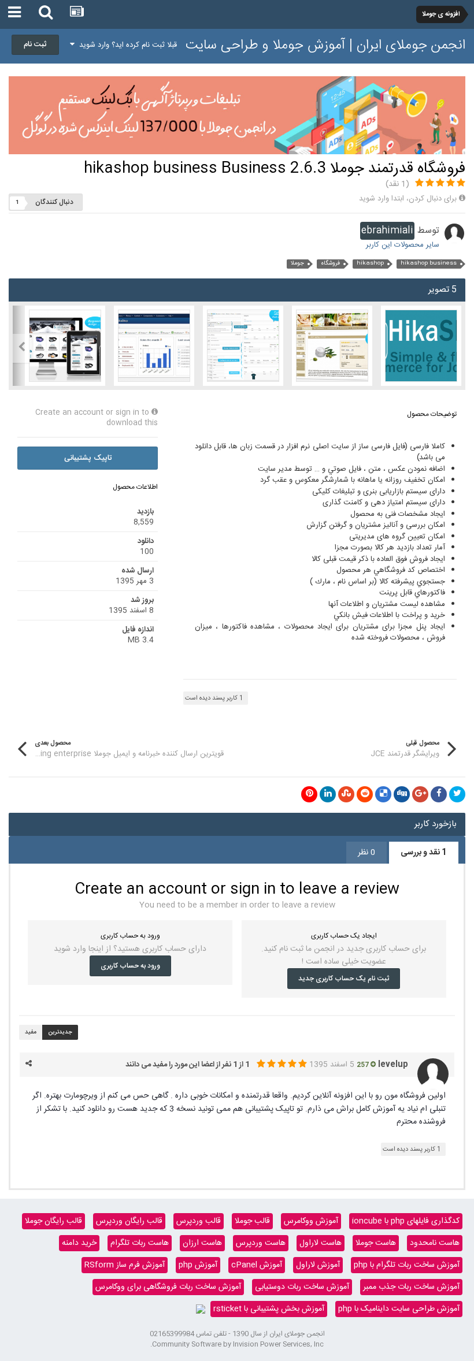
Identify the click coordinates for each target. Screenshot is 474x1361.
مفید (30, 1032)
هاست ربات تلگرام (139, 1243)
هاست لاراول (320, 1243)
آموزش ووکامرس (311, 1221)
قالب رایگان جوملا (53, 1221)
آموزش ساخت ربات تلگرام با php (407, 1265)
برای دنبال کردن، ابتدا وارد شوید (408, 198)
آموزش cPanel (256, 1265)
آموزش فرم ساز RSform (124, 1265)
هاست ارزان (202, 1243)
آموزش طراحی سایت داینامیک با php (399, 1309)
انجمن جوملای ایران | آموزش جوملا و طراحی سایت (325, 45)
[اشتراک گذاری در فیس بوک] (439, 794)
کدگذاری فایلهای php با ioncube (406, 1221)
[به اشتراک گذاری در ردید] (365, 794)
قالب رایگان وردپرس (129, 1221)
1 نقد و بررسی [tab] (424, 853)
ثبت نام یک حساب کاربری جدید (343, 978)
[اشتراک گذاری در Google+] (420, 794)
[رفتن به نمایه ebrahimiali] (454, 233)
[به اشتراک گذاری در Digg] (402, 794)
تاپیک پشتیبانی (88, 458)
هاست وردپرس (261, 1243)
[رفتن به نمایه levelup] (433, 1073)
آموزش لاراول (318, 1265)
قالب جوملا (252, 1221)
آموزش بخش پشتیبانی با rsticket (268, 1309)
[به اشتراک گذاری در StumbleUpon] (346, 794)
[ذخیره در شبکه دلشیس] (383, 794)
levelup (393, 1065)
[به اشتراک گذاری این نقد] (28, 1064)
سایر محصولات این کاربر (402, 245)
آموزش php (198, 1265)
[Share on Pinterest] (309, 794)
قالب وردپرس (198, 1221)
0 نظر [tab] (366, 853)
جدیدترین (60, 1032)
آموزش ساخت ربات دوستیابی (302, 1287)
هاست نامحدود (435, 1243)
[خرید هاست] (200, 1309)
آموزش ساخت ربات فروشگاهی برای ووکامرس (168, 1287)
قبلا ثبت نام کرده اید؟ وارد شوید (126, 45)
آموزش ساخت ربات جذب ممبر (411, 1287)
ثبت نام (35, 44)
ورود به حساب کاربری (130, 966)
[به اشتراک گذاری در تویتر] (457, 794)
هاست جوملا (376, 1243)
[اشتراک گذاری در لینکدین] (328, 794)
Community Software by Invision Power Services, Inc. (237, 1344)
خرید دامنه (79, 1243)
